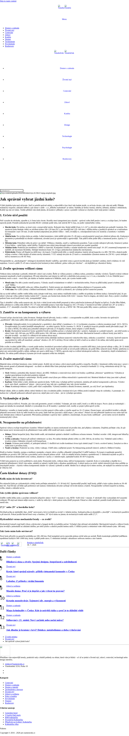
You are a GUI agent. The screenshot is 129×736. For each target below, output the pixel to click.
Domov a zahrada (12, 28)
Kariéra (8, 37)
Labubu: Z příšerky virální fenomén (25, 581)
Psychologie (10, 44)
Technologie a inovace (14, 689)
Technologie (10, 42)
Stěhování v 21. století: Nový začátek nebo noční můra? (35, 620)
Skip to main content (8, 1)
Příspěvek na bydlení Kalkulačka (18, 722)
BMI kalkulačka (11, 717)
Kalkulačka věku (12, 724)
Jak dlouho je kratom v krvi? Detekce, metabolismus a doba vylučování (43, 630)
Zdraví (7, 35)
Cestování (9, 32)
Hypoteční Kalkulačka (14, 720)
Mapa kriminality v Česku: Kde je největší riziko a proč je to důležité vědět (44, 610)
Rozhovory (9, 46)
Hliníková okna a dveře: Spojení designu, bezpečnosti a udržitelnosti (41, 561)
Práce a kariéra (11, 696)
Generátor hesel (11, 713)
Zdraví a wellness (13, 586)
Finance (8, 701)
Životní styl (9, 30)
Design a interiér (11, 687)
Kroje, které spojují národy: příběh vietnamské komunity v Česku (40, 571)
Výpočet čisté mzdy (13, 715)
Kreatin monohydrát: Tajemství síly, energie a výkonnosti (36, 600)
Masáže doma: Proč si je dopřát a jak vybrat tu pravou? (35, 591)
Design (8, 39)
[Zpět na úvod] (64, 8)
